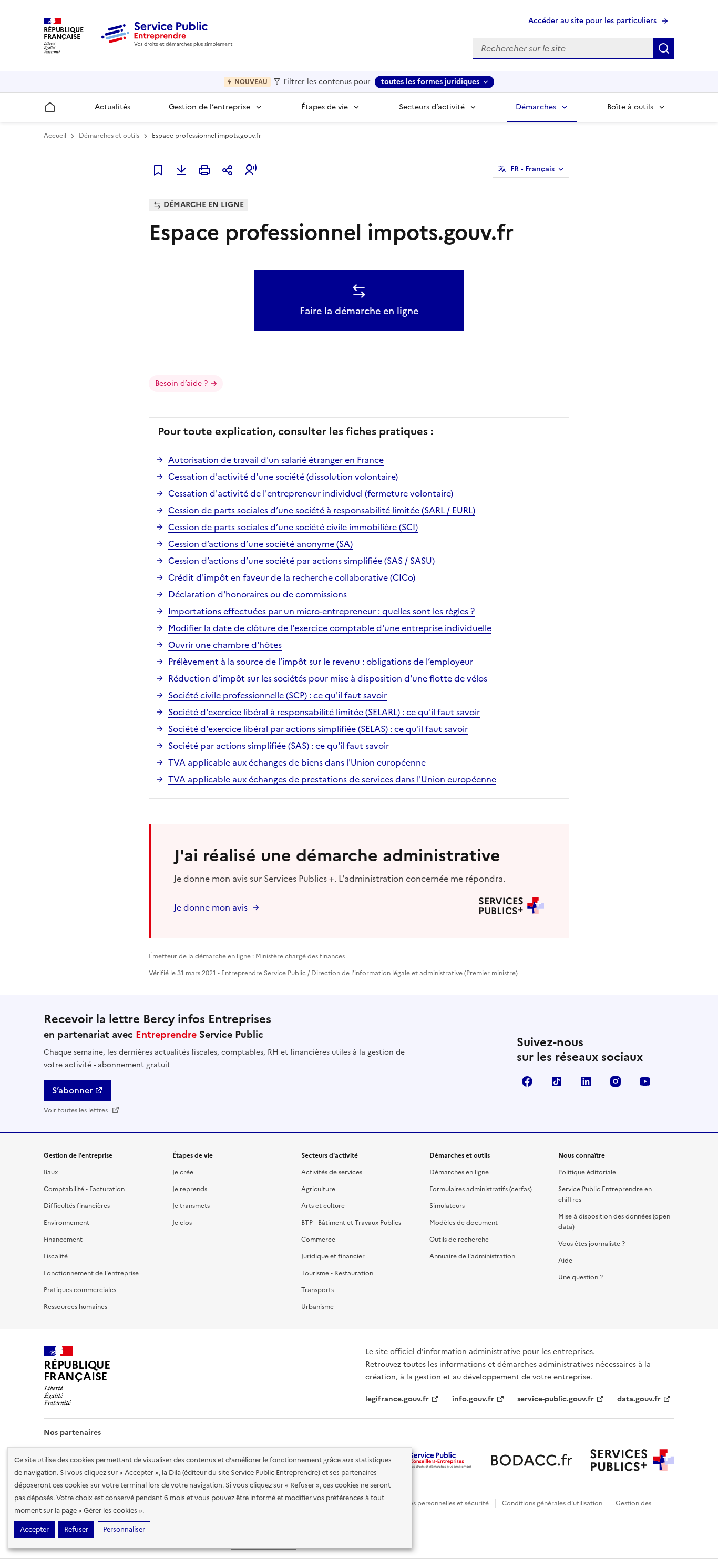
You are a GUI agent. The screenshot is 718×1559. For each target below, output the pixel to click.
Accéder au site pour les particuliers (592, 20)
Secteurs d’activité (432, 106)
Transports (317, 1290)
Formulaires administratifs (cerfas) (480, 1189)
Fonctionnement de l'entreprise (91, 1273)
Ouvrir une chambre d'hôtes (225, 644)
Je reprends (189, 1189)
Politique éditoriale (587, 1172)
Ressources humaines (75, 1307)
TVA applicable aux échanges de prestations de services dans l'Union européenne (332, 779)
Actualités (112, 106)
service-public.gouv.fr (555, 1399)
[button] (250, 170)
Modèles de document (463, 1222)
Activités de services (331, 1172)
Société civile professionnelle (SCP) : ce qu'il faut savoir (277, 695)
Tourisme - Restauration (337, 1273)
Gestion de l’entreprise (209, 106)
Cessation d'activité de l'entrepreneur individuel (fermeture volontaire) (310, 493)
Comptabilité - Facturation (84, 1189)
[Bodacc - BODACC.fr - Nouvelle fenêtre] (531, 1460)
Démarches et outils (109, 135)
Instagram (615, 1081)
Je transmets (191, 1206)
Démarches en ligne (459, 1172)
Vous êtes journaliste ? (591, 1243)
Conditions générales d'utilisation (552, 1503)
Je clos (182, 1222)
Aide (565, 1260)
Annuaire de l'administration (472, 1256)
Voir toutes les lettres (76, 1110)
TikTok (556, 1081)
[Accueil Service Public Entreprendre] (168, 44)
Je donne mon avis (211, 907)
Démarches (536, 106)
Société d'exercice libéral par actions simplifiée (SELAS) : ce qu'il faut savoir (318, 728)
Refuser (76, 1529)
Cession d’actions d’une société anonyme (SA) (260, 544)
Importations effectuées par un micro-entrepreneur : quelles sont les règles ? (321, 611)
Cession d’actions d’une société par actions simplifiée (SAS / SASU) (301, 560)
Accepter (34, 1529)
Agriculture (318, 1189)
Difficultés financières (77, 1206)
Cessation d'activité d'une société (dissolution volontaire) (283, 476)
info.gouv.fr (473, 1399)
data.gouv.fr (639, 1399)
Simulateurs (447, 1206)
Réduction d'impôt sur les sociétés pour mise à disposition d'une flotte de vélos (327, 678)
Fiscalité (56, 1256)
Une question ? (580, 1277)
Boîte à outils (630, 106)
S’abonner (72, 1090)
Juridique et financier (333, 1256)
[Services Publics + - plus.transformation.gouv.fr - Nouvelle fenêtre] (632, 1460)
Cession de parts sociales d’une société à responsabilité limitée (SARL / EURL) (321, 510)
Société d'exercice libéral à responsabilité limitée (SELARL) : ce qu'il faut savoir (324, 712)
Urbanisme (317, 1307)
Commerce (318, 1239)
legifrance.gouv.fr (397, 1399)
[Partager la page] (227, 170)
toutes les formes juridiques (430, 81)
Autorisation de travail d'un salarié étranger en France (276, 459)
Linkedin (586, 1081)
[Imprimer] (204, 170)
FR (532, 168)
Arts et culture (323, 1206)
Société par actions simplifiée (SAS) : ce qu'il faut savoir (278, 745)
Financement (63, 1239)
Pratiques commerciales (80, 1290)
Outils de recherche (459, 1239)
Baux (51, 1172)
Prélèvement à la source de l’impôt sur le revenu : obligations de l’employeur (320, 661)
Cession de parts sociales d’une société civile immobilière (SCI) (293, 527)
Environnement (66, 1222)
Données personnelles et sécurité (439, 1503)
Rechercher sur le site (663, 48)
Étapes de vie (324, 106)
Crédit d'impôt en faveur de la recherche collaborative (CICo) (291, 577)
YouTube (644, 1081)
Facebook (527, 1081)
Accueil (55, 135)
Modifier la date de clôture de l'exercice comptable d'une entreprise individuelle (329, 628)
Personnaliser (124, 1529)
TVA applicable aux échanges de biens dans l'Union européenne (297, 762)
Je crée (182, 1172)
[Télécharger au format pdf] (181, 170)
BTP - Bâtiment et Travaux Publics (351, 1222)
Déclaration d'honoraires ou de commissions (257, 594)
